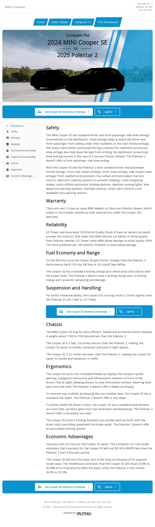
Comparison (16, 126)
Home (40, 22)
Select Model (59, 22)
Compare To (82, 22)
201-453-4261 (146, 9)
